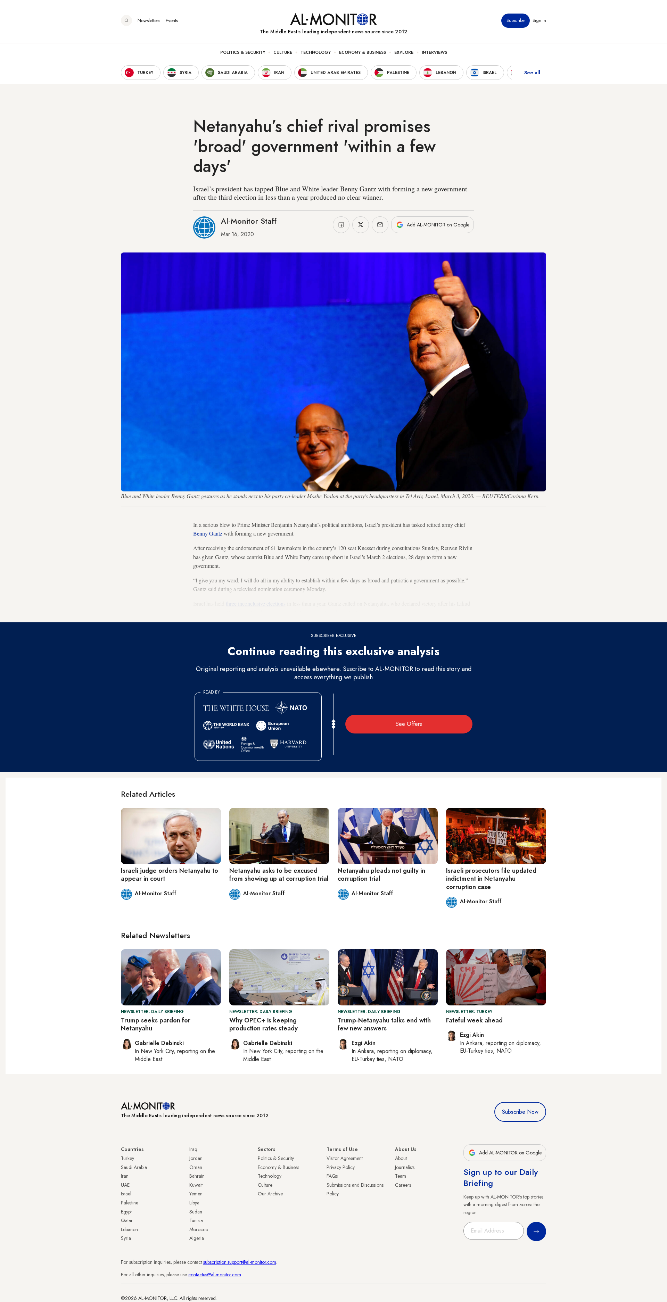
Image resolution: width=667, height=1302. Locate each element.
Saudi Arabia (134, 1167)
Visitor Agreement (345, 1158)
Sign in (539, 20)
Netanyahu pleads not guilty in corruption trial (381, 874)
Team (400, 1175)
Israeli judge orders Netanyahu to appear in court (169, 874)
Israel (126, 1193)
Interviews (434, 52)
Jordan (196, 1158)
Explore (403, 52)
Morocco (198, 1229)
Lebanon (129, 1229)
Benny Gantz (207, 533)
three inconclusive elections (256, 603)
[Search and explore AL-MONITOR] (126, 20)
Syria (126, 1238)
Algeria (196, 1238)
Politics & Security (242, 52)
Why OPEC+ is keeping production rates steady (263, 1024)
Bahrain (197, 1175)
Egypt (126, 1211)
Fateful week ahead (474, 1020)
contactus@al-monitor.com (214, 1274)
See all (532, 72)
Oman (195, 1167)
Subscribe (516, 20)
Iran (125, 1175)
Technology (315, 52)
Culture (282, 52)
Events (172, 20)
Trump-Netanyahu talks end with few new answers (384, 1024)
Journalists (404, 1167)
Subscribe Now (520, 1112)
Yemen (196, 1193)
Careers (403, 1184)
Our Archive (270, 1193)
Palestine (129, 1202)
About (401, 1158)
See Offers (409, 724)
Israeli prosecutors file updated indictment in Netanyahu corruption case (491, 879)
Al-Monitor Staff (249, 220)
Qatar (127, 1220)
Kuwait (196, 1184)
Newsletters (149, 20)
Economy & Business (362, 52)
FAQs (332, 1175)
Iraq (193, 1149)
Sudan (195, 1211)
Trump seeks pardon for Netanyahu (155, 1024)
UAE (125, 1184)
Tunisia (196, 1220)
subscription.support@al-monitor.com (239, 1262)
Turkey (127, 1158)
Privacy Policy (341, 1167)
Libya (194, 1202)
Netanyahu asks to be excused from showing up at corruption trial (279, 874)
